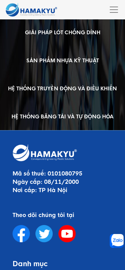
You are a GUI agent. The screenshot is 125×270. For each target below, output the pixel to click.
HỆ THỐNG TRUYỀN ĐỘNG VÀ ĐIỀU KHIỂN (62, 89)
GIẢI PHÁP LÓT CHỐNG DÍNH (62, 32)
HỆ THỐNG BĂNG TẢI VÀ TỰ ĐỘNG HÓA (62, 117)
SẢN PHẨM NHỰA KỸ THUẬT (62, 60)
